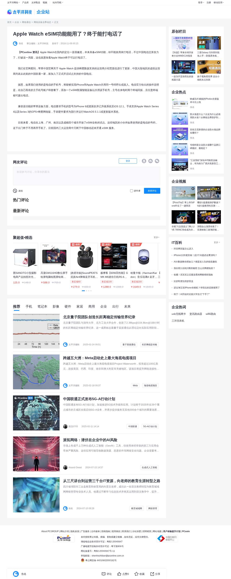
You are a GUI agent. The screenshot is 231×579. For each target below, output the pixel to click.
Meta (135, 385)
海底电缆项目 (150, 385)
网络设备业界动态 (42, 22)
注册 (209, 2)
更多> (156, 237)
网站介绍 (64, 531)
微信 (157, 161)
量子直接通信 (129, 344)
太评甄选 (35, 2)
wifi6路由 (211, 313)
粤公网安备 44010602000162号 (101, 560)
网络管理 (152, 508)
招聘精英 (147, 531)
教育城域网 (136, 508)
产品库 (25, 2)
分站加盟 (136, 531)
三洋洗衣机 (178, 320)
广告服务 (85, 531)
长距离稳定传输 (149, 344)
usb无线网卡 (179, 313)
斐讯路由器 (195, 313)
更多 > (217, 242)
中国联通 (132, 426)
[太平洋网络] (64, 537)
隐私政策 (75, 531)
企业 (17, 22)
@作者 (137, 191)
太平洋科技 (19, 12)
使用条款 (116, 531)
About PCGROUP (50, 531)
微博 (150, 161)
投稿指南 (105, 531)
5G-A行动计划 (150, 426)
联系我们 (126, 531)
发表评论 (152, 191)
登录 (200, 2)
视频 (45, 2)
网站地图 (157, 531)
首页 (9, 22)
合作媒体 (95, 531)
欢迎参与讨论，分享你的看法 (33, 171)
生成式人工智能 (149, 467)
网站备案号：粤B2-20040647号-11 (98, 551)
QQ (144, 161)
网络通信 (26, 22)
